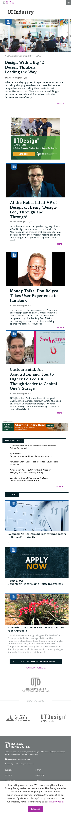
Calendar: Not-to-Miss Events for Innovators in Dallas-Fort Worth (33, 447)
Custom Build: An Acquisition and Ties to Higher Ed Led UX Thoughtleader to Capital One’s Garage (33, 379)
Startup (39, 780)
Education (10, 780)
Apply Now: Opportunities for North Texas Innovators (31, 455)
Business (8, 770)
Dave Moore (12, 78)
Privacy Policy (56, 801)
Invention (40, 775)
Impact (38, 770)
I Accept (35, 809)
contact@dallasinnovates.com (18, 760)
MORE (59, 104)
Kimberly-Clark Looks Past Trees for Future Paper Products (34, 463)
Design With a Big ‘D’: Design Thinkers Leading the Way (26, 67)
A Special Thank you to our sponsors (38, 662)
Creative (8, 775)
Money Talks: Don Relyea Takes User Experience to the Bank (34, 296)
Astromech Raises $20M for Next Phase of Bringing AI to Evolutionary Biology (30, 471)
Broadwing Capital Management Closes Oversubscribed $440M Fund (29, 479)
